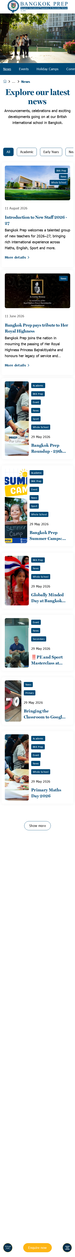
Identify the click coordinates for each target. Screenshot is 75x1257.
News (7, 69)
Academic (26, 152)
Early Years (51, 152)
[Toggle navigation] (67, 1247)
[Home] (38, 6)
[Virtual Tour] (7, 1247)
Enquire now (37, 1247)
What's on (16, 81)
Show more (37, 826)
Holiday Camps (47, 69)
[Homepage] (7, 81)
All (8, 152)
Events (24, 69)
